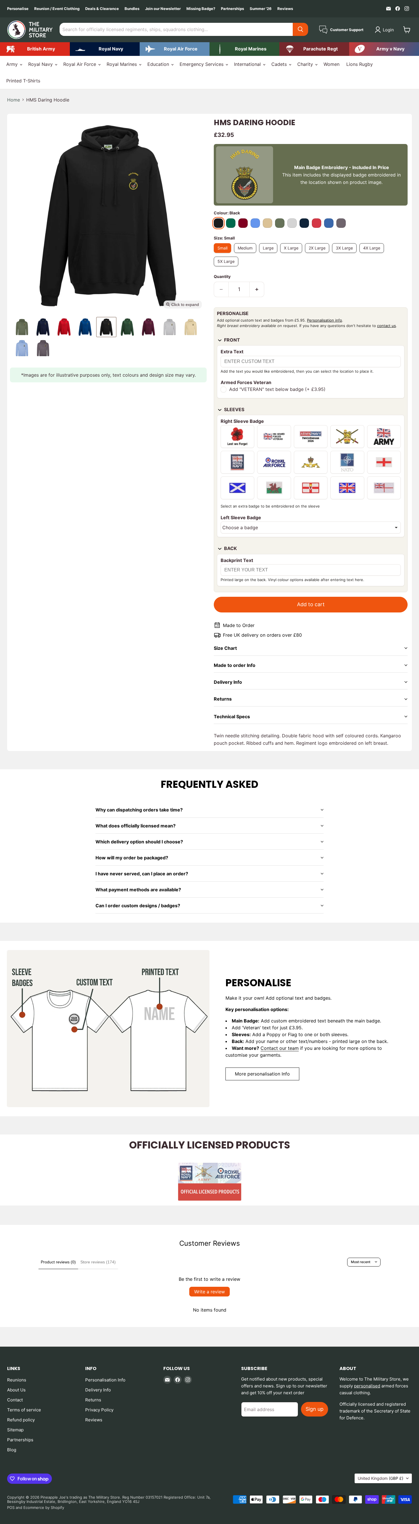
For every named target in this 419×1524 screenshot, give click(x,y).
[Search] (300, 29)
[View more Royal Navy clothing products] (105, 49)
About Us (16, 1390)
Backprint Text (237, 560)
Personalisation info (324, 320)
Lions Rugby (359, 64)
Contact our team (280, 1048)
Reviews (285, 9)
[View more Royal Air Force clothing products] (175, 49)
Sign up (315, 1409)
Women (331, 64)
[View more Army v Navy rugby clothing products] (384, 49)
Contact (15, 1400)
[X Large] (292, 254)
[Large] (269, 254)
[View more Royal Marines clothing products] (244, 49)
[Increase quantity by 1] (257, 289)
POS (11, 1507)
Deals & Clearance (102, 9)
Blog (11, 1449)
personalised (367, 1386)
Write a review (209, 1291)
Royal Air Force (80, 64)
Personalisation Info (105, 1380)
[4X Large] (373, 254)
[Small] (224, 254)
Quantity (222, 276)
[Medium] (246, 254)
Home (13, 99)
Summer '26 (261, 9)
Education (158, 64)
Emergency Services (202, 64)
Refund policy (21, 1419)
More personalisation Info (262, 1074)
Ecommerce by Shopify (43, 1507)
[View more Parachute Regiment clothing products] (314, 49)
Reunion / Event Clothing (57, 9)
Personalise (18, 9)
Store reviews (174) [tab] (98, 1262)
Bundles (132, 9)
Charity (305, 64)
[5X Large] (227, 267)
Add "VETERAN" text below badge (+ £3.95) (277, 389)
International (248, 64)
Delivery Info (98, 1390)
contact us (386, 325)
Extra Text (232, 351)
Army (12, 64)
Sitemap (15, 1429)
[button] (385, 29)
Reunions (16, 1380)
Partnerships (232, 9)
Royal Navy (41, 64)
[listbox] (311, 527)
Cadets (279, 64)
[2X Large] (318, 254)
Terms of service (24, 1410)
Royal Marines (122, 64)
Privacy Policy (99, 1410)
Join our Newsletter (163, 9)
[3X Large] (345, 254)
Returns (93, 1400)
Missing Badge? (200, 9)
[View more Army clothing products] (35, 49)
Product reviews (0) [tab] (58, 1262)
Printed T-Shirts (23, 81)
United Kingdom (380, 1478)
